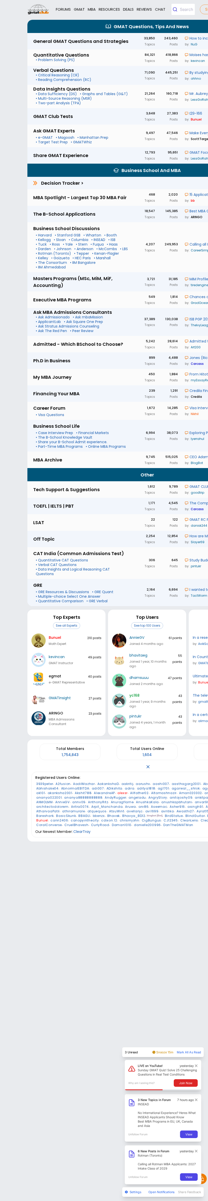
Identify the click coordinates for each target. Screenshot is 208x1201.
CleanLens (189, 820)
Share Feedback (189, 1192)
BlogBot (197, 463)
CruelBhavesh (76, 825)
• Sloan (60, 239)
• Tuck (41, 244)
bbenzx (99, 816)
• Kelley (42, 258)
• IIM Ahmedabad (51, 267)
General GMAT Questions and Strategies (80, 41)
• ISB (111, 239)
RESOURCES (109, 9)
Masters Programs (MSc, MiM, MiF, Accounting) (73, 281)
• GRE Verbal (97, 601)
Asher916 (177, 806)
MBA (92, 9)
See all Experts (66, 625)
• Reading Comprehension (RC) (63, 79)
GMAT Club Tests (53, 116)
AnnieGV (136, 637)
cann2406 (59, 820)
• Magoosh (65, 137)
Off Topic (44, 539)
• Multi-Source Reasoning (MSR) (64, 98)
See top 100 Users (147, 625)
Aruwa (130, 806)
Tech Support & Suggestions (66, 489)
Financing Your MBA (56, 393)
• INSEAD (98, 239)
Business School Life (56, 426)
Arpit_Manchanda (107, 806)
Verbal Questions (53, 70)
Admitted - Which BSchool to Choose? (78, 344)
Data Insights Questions (61, 89)
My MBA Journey (52, 377)
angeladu (137, 797)
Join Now (185, 1083)
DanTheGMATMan (178, 825)
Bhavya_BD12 (133, 816)
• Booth (110, 235)
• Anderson (83, 249)
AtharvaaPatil (48, 811)
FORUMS (63, 9)
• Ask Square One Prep (83, 321)
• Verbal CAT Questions (56, 564)
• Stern (82, 244)
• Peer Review (81, 331)
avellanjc (135, 811)
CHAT (160, 9)
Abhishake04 (47, 788)
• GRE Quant (102, 592)
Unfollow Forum (138, 1134)
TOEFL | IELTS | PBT (53, 506)
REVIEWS (144, 9)
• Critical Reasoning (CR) (57, 75)
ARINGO (196, 217)
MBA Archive (47, 460)
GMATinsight (60, 697)
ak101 (40, 793)
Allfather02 (139, 793)
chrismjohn (129, 820)
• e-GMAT (44, 137)
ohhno (196, 78)
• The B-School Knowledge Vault (64, 437)
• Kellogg (43, 239)
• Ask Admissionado (53, 317)
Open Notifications (161, 1192)
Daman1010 (121, 825)
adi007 (98, 788)
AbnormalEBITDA (75, 788)
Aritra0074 (80, 806)
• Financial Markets (92, 433)
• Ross (55, 244)
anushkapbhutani (176, 802)
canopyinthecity (85, 820)
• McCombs (106, 249)
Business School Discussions (66, 228)
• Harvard (44, 235)
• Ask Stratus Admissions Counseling (67, 326)
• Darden (43, 249)
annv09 (78, 802)
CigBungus (151, 820)
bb (193, 200)
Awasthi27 (185, 811)
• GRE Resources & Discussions (62, 592)
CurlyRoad (100, 825)
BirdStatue (174, 816)
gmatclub (38, 9)
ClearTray (82, 831)
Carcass (197, 364)
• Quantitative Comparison (59, 601)
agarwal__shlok (186, 788)
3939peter (44, 784)
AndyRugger (115, 797)
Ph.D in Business (51, 360)
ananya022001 (49, 797)
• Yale (68, 244)
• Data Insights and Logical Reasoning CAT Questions (73, 571)
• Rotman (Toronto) (53, 253)
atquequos (97, 811)
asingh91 (195, 806)
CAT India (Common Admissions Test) (78, 553)
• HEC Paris (82, 258)
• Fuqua (97, 244)
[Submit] (175, 9)
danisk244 (199, 525)
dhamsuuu (139, 677)
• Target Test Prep (52, 142)
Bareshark (45, 816)
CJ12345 (171, 820)
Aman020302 (190, 793)
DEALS (128, 9)
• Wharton (92, 235)
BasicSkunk (66, 816)
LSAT (38, 522)
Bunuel (196, 119)
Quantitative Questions (61, 55)
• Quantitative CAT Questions (62, 560)
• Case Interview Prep (54, 433)
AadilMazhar (84, 784)
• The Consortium (51, 262)
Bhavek (113, 816)
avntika (167, 811)
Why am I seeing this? (141, 1083)
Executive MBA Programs (62, 300)
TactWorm (199, 595)
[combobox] (183, 9)
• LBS (124, 249)
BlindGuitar (195, 816)
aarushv (143, 784)
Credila (196, 396)
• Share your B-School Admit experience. (71, 442)
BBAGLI (84, 816)
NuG (194, 44)
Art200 (196, 347)
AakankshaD (108, 784)
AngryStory (157, 797)
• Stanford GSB (67, 235)
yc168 (134, 695)
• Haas (112, 244)
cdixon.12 (109, 820)
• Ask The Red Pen (51, 331)
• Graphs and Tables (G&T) (104, 94)
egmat (55, 676)
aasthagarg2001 (186, 784)
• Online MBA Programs (106, 446)
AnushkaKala (147, 802)
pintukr (196, 566)
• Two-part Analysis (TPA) (58, 103)
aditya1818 (146, 788)
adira (129, 788)
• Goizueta (60, 258)
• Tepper (81, 253)
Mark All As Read (189, 1052)
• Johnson (62, 249)
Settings (135, 1192)
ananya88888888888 (83, 797)
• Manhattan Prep (92, 137)
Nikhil (195, 414)
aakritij (127, 784)
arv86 (143, 806)
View (188, 1134)
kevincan (198, 61)
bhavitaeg (138, 655)
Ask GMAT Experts (54, 131)
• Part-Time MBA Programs (59, 446)
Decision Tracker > (62, 183)
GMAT (79, 9)
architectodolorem (52, 806)
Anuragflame (122, 802)
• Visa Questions (50, 415)
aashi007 (161, 784)
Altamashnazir (164, 793)
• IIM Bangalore (83, 262)
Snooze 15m (164, 1052)
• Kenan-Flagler (105, 253)
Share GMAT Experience (60, 155)
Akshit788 (83, 793)
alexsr (122, 793)
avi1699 (152, 811)
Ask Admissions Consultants (72, 312)
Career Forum (49, 408)
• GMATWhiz (81, 142)
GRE (37, 585)
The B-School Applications (64, 214)
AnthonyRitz (98, 802)
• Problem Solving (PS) (55, 60)
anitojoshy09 (181, 797)
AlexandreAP (104, 793)
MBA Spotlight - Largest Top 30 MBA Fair (80, 197)
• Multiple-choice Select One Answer (68, 596)
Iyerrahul (197, 439)
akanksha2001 (60, 793)
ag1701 (163, 788)
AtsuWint (116, 811)
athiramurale (73, 811)
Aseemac (159, 806)
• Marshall (102, 258)
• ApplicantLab (48, 321)
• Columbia (78, 239)
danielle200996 (147, 825)
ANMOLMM (44, 802)
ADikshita (114, 788)
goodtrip (197, 492)
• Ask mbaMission (88, 317)
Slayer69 (197, 542)
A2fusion (63, 784)
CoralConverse (49, 825)
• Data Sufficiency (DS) (56, 94)
